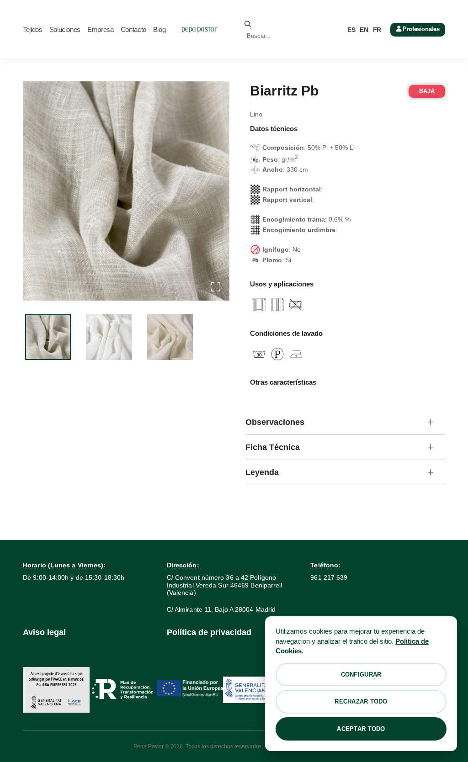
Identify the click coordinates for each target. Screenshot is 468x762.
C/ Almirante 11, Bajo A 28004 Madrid (221, 609)
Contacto (133, 29)
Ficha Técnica (272, 447)
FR (377, 29)
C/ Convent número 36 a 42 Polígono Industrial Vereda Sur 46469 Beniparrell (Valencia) (224, 585)
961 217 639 (328, 577)
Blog (159, 29)
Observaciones (274, 422)
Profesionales (420, 29)
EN (364, 29)
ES (351, 29)
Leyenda (262, 472)
